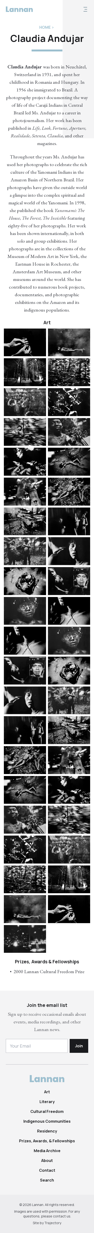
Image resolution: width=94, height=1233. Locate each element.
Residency (47, 1131)
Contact (47, 1170)
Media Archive (47, 1150)
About (47, 1160)
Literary (47, 1101)
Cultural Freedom (47, 1111)
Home (45, 27)
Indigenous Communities (47, 1121)
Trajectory (52, 1223)
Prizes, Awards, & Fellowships (47, 1141)
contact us (61, 1216)
